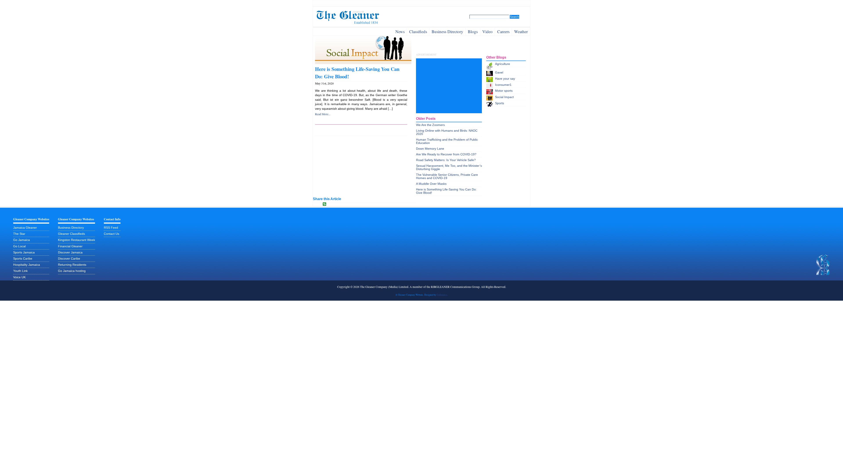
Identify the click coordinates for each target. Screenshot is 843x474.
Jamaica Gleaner (25, 227)
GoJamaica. (442, 294)
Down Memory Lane (430, 148)
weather (521, 31)
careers (503, 31)
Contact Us (111, 233)
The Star (19, 233)
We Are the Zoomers (430, 125)
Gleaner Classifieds (71, 233)
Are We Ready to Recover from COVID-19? (446, 154)
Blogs (473, 31)
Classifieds (418, 31)
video (487, 31)
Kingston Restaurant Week (76, 240)
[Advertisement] (449, 85)
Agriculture (502, 64)
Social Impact (504, 97)
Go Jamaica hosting (72, 271)
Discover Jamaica (70, 252)
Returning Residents (72, 264)
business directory (447, 31)
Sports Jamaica (24, 252)
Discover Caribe (69, 258)
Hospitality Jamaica (26, 264)
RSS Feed (111, 227)
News (400, 31)
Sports (499, 103)
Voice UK (19, 277)
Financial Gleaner (70, 246)
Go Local (19, 246)
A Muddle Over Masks (431, 183)
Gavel (499, 72)
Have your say (505, 78)
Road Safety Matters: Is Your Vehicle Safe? (446, 160)
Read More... (322, 114)
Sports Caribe (22, 258)
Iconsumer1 (503, 84)
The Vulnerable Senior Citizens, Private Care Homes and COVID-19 (447, 176)
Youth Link (20, 271)
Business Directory (71, 227)
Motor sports (504, 90)
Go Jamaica (21, 240)
